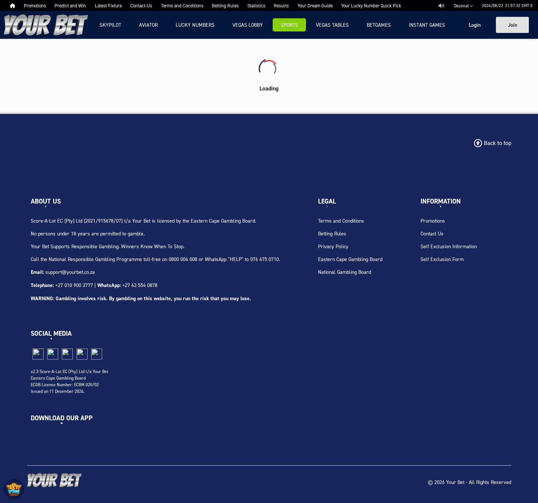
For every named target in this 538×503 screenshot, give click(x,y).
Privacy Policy (333, 246)
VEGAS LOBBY (247, 25)
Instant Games (427, 25)
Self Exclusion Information (449, 246)
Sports (289, 25)
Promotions (433, 220)
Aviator (148, 25)
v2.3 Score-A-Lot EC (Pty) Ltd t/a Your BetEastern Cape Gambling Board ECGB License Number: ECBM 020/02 (69, 378)
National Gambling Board (344, 272)
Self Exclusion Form (442, 259)
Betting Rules (332, 233)
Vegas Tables (332, 25)
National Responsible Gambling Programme (95, 259)
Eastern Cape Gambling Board (350, 259)
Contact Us (432, 233)
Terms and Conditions (341, 220)
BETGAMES (379, 25)
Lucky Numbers (195, 25)
